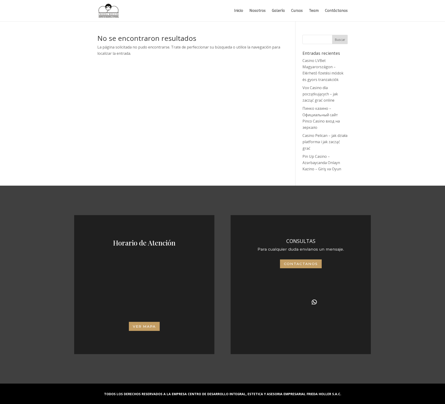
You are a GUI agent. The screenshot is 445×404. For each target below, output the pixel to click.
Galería (278, 11)
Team (314, 11)
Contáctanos (336, 11)
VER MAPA (144, 326)
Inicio (238, 11)
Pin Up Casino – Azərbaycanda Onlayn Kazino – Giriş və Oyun (321, 162)
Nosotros (257, 11)
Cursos (297, 11)
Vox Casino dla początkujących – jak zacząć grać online (320, 94)
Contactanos (301, 264)
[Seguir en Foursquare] (287, 302)
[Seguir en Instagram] (301, 302)
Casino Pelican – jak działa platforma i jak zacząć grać (324, 142)
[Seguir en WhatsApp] (314, 302)
